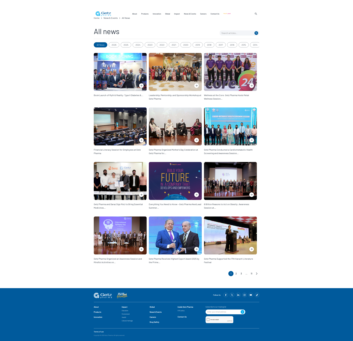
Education (125, 311)
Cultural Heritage (127, 321)
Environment (126, 314)
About (134, 14)
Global (167, 14)
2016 (232, 44)
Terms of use (99, 332)
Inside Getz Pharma (185, 307)
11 (251, 273)
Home (96, 18)
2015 (243, 44)
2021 (174, 44)
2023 (150, 44)
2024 (138, 44)
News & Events (190, 14)
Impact (177, 14)
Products (145, 14)
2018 (209, 44)
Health (124, 317)
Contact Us (215, 14)
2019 (197, 44)
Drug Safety (154, 322)
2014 (255, 44)
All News (126, 18)
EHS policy (181, 311)
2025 (126, 44)
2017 (221, 44)
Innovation (157, 14)
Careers (203, 14)
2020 (185, 44)
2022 (162, 44)
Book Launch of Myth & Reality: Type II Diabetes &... (118, 95)
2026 (114, 44)
